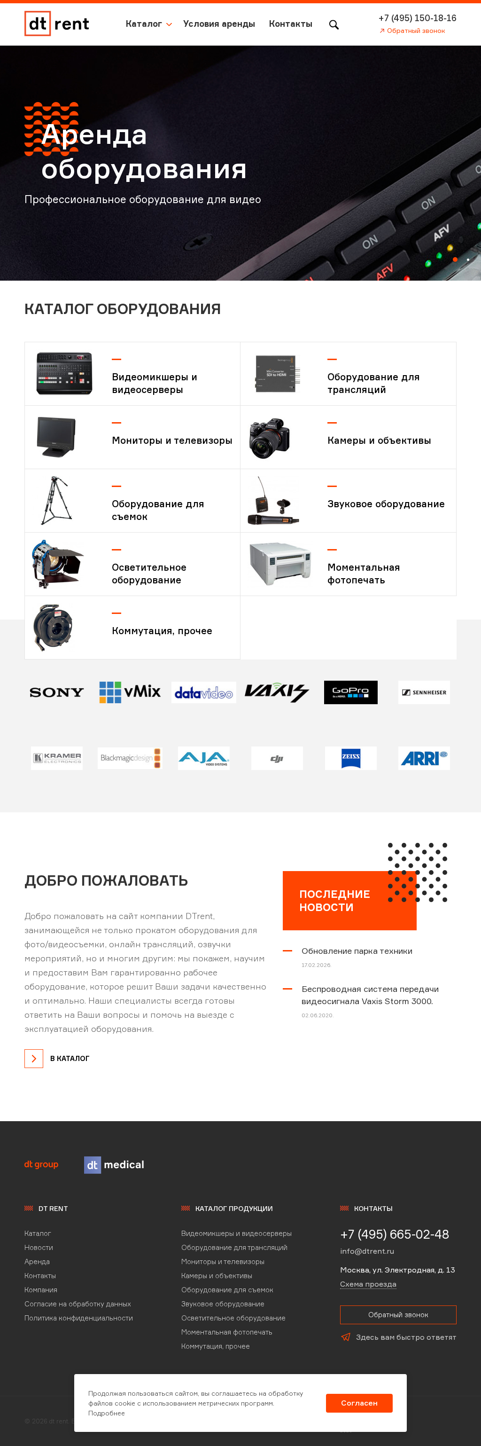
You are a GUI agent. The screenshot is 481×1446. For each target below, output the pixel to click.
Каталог (144, 23)
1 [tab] (455, 259)
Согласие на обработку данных (77, 1303)
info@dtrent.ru (367, 1251)
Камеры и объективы (379, 440)
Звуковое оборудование (386, 504)
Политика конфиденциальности (78, 1317)
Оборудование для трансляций (373, 383)
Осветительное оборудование (149, 573)
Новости (38, 1247)
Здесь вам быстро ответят (406, 1337)
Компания (40, 1289)
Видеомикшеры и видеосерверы (154, 383)
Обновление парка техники (357, 950)
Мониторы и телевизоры (172, 440)
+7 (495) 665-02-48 (395, 1234)
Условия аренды (219, 23)
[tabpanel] (240, 163)
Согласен (359, 1402)
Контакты (290, 23)
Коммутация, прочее (162, 631)
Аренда (37, 1261)
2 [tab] (468, 260)
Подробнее (106, 1413)
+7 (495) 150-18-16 (418, 18)
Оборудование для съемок (158, 510)
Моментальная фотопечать (363, 573)
